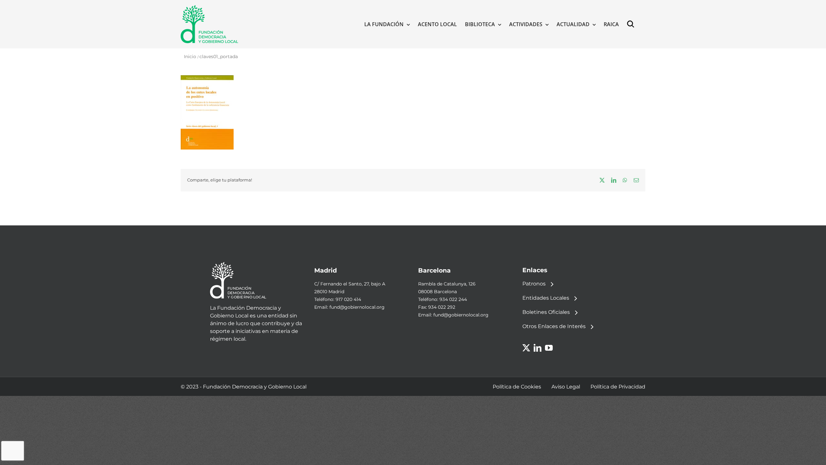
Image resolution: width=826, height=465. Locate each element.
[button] (632, 24)
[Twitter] (526, 348)
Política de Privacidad (617, 387)
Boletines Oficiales (546, 312)
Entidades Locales (545, 298)
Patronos (534, 284)
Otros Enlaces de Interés (554, 326)
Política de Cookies (517, 387)
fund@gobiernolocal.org (357, 307)
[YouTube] (549, 348)
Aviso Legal (565, 387)
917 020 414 (348, 299)
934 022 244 (453, 299)
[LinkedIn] (537, 348)
